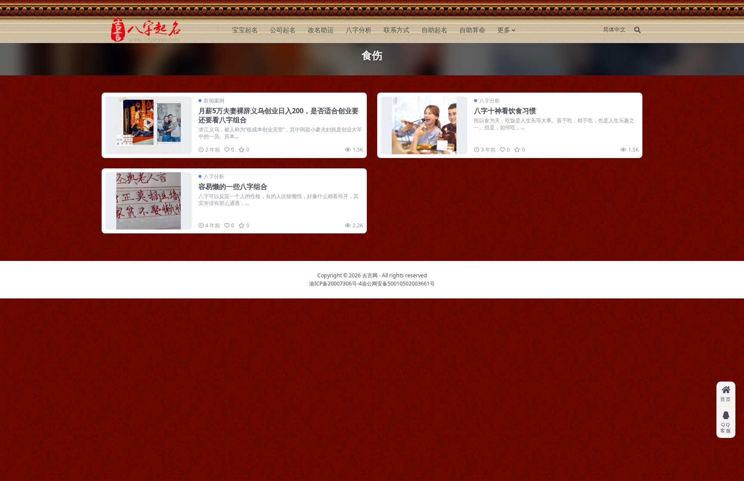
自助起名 (434, 29)
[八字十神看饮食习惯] (424, 125)
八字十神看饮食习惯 (505, 110)
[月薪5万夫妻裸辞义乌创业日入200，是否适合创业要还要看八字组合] (148, 125)
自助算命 (472, 29)
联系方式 (396, 29)
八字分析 (359, 29)
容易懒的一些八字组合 (232, 186)
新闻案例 (214, 100)
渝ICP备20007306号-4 (335, 283)
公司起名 (283, 29)
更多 (503, 29)
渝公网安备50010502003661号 (398, 283)
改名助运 (321, 29)
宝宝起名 (245, 29)
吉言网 (370, 275)
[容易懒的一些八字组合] (148, 201)
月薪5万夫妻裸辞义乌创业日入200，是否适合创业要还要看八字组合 (278, 115)
